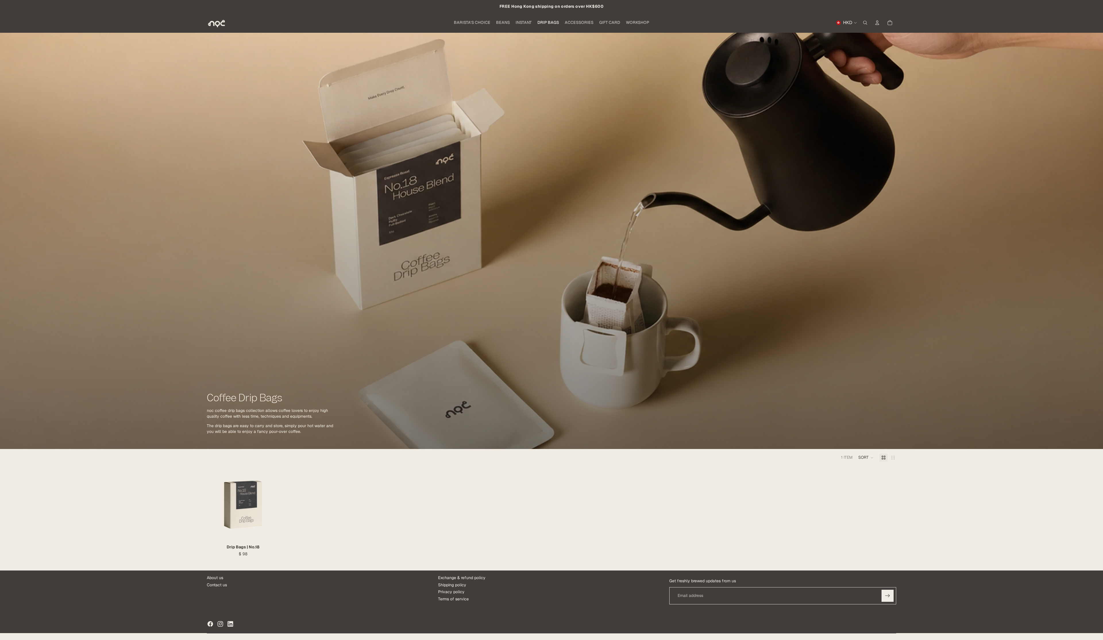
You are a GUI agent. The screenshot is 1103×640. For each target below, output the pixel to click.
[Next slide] (270, 504)
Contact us (217, 584)
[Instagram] (220, 623)
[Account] (877, 22)
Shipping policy (452, 584)
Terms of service (453, 599)
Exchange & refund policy (461, 577)
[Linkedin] (230, 623)
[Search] (865, 22)
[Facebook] (210, 623)
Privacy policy (451, 591)
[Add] (270, 532)
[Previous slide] (215, 504)
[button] (866, 457)
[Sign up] (888, 596)
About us (215, 577)
